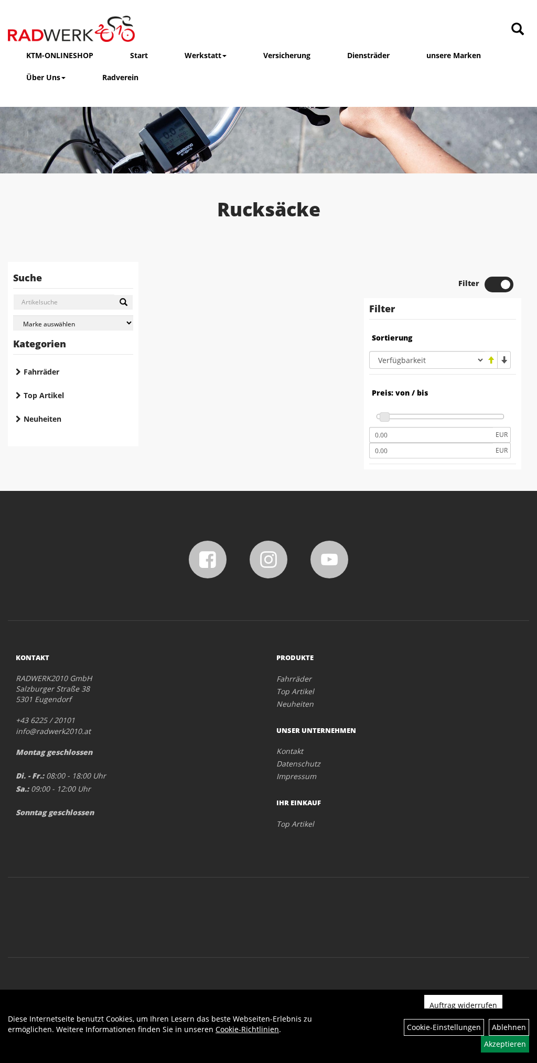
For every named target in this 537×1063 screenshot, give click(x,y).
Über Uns (43, 77)
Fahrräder (41, 372)
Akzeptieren (505, 1044)
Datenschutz (298, 764)
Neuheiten (42, 419)
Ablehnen (509, 1027)
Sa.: (22, 789)
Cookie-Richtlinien (247, 1029)
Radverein (120, 77)
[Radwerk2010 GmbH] (71, 29)
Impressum (296, 776)
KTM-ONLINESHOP (59, 55)
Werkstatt (203, 55)
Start (139, 55)
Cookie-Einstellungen (444, 1027)
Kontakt (289, 751)
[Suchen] (123, 302)
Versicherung (286, 55)
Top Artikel (44, 395)
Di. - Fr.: (30, 776)
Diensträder (368, 55)
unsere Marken (453, 55)
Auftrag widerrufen (463, 1005)
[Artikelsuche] (517, 29)
